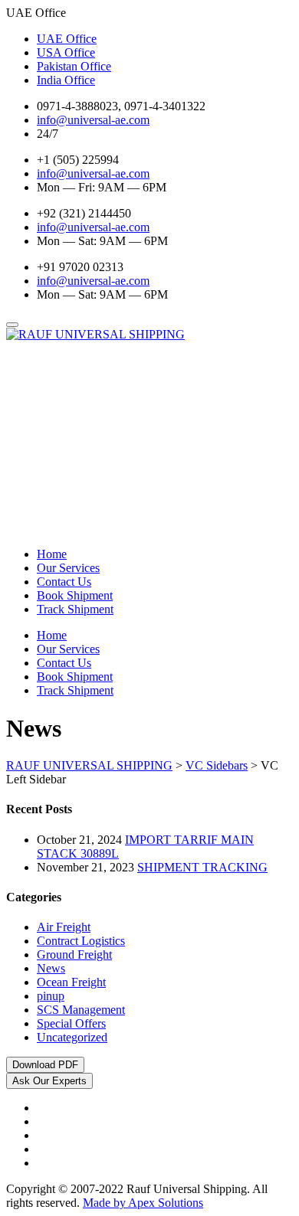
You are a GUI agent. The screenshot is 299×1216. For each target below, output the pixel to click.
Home (52, 554)
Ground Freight (74, 954)
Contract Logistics (81, 940)
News (51, 968)
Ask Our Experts (49, 1081)
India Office (66, 80)
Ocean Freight (71, 982)
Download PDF (45, 1065)
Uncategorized (72, 1037)
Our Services (68, 567)
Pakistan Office (74, 66)
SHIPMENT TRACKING (202, 867)
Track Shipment (75, 609)
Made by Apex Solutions (143, 1202)
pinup (50, 995)
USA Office (66, 52)
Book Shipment (75, 595)
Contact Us (64, 581)
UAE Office (67, 38)
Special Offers (71, 1023)
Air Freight (63, 926)
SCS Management (81, 1009)
